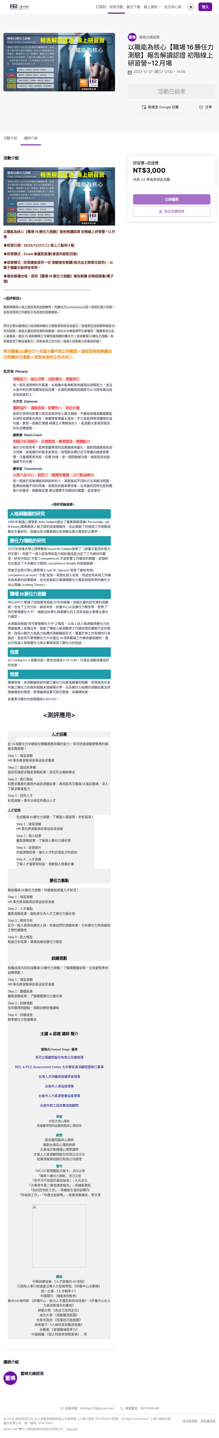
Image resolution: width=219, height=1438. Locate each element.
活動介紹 (10, 138)
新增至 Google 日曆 (163, 107)
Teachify (72, 1429)
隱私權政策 (208, 1421)
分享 (208, 107)
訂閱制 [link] (101, 7)
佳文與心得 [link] (172, 7)
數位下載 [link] (133, 7)
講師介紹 (31, 138)
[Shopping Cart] (190, 6)
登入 (205, 7)
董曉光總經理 (32, 1373)
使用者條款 (190, 1421)
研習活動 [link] (116, 7)
